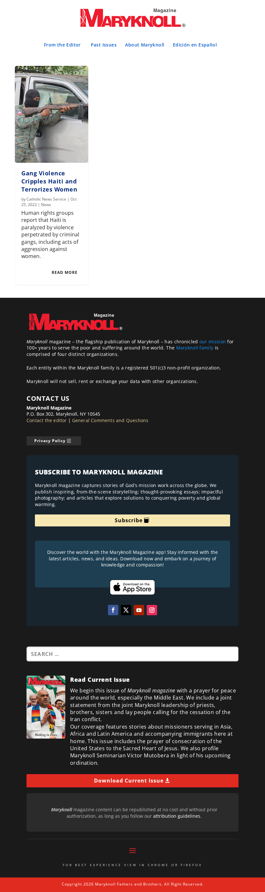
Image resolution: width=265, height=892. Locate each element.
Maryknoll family (195, 348)
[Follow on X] (126, 610)
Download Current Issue (129, 780)
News (46, 204)
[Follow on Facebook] (113, 610)
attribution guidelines (176, 816)
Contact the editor (46, 420)
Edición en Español (195, 45)
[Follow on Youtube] (139, 610)
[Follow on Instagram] (152, 610)
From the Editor (62, 45)
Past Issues (104, 45)
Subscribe (129, 520)
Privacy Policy (50, 440)
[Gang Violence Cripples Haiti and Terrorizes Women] (51, 114)
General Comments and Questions (110, 420)
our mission (212, 341)
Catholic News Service (46, 199)
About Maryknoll (144, 45)
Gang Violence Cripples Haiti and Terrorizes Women (49, 181)
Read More (65, 272)
